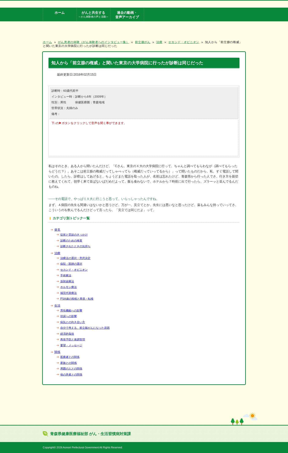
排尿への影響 (68, 316)
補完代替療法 (68, 293)
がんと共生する (93, 14)
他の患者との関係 (71, 374)
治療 (57, 253)
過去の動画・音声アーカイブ (127, 15)
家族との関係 (68, 362)
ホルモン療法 (68, 287)
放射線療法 (67, 281)
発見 (57, 229)
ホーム (60, 12)
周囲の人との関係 (71, 368)
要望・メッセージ (71, 345)
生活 (57, 305)
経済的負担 (67, 333)
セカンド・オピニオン (74, 269)
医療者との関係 (69, 357)
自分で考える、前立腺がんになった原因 (85, 327)
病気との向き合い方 (72, 322)
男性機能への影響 (71, 310)
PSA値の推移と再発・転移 (76, 298)
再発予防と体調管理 (72, 339)
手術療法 (65, 275)
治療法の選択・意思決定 (75, 258)
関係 (57, 352)
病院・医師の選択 (71, 263)
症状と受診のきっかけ (74, 234)
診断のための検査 (71, 240)
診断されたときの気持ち (75, 246)
